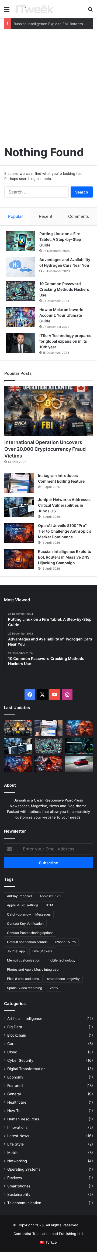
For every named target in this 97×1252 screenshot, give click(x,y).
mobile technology (61, 960)
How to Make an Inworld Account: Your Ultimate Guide (61, 315)
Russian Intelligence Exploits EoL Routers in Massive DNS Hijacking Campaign (64, 557)
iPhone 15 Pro (65, 942)
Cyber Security (20, 1060)
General (14, 1094)
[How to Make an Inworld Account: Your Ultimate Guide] (20, 317)
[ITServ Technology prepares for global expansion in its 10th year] (20, 343)
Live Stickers (42, 951)
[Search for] (90, 11)
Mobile (13, 1152)
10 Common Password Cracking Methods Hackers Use (64, 289)
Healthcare (16, 1102)
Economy (15, 1077)
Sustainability (18, 1194)
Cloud (12, 1052)
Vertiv (54, 988)
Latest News (18, 1136)
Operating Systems (23, 1169)
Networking (17, 1161)
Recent (45, 216)
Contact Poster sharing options (30, 933)
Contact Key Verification (25, 924)
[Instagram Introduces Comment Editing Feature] (19, 483)
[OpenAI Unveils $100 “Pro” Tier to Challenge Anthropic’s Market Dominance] (19, 533)
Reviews (14, 1178)
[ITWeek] (35, 9)
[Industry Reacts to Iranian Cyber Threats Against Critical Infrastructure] (48, 764)
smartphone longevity (63, 979)
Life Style (15, 1144)
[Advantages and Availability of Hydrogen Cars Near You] (20, 267)
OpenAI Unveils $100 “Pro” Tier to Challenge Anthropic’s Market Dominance (64, 531)
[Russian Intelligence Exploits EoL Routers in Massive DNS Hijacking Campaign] (19, 559)
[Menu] (6, 11)
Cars (11, 1043)
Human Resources (23, 1119)
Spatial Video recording (24, 988)
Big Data (14, 1027)
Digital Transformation (26, 1069)
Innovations (17, 1127)
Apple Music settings (22, 905)
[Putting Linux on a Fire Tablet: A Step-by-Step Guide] (20, 241)
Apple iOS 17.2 (50, 896)
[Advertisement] (48, 86)
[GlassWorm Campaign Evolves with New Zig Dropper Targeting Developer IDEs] (48, 746)
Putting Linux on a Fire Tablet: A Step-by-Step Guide (60, 239)
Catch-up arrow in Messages (29, 914)
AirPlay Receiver (19, 896)
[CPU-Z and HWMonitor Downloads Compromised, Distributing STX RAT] (79, 746)
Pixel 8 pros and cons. (23, 979)
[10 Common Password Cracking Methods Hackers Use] (20, 291)
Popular (15, 216)
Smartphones (18, 1186)
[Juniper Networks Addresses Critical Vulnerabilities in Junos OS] (19, 507)
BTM (49, 905)
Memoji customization (23, 960)
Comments (78, 216)
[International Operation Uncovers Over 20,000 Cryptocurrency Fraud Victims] (48, 411)
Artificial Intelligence (24, 1018)
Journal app (16, 951)
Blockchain (16, 1035)
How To (13, 1111)
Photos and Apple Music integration (33, 969)
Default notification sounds (27, 942)
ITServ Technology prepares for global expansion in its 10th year (65, 341)
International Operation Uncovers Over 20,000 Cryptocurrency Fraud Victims (45, 449)
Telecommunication (24, 1203)
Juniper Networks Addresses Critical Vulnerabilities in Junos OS (65, 505)
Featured (15, 1085)
